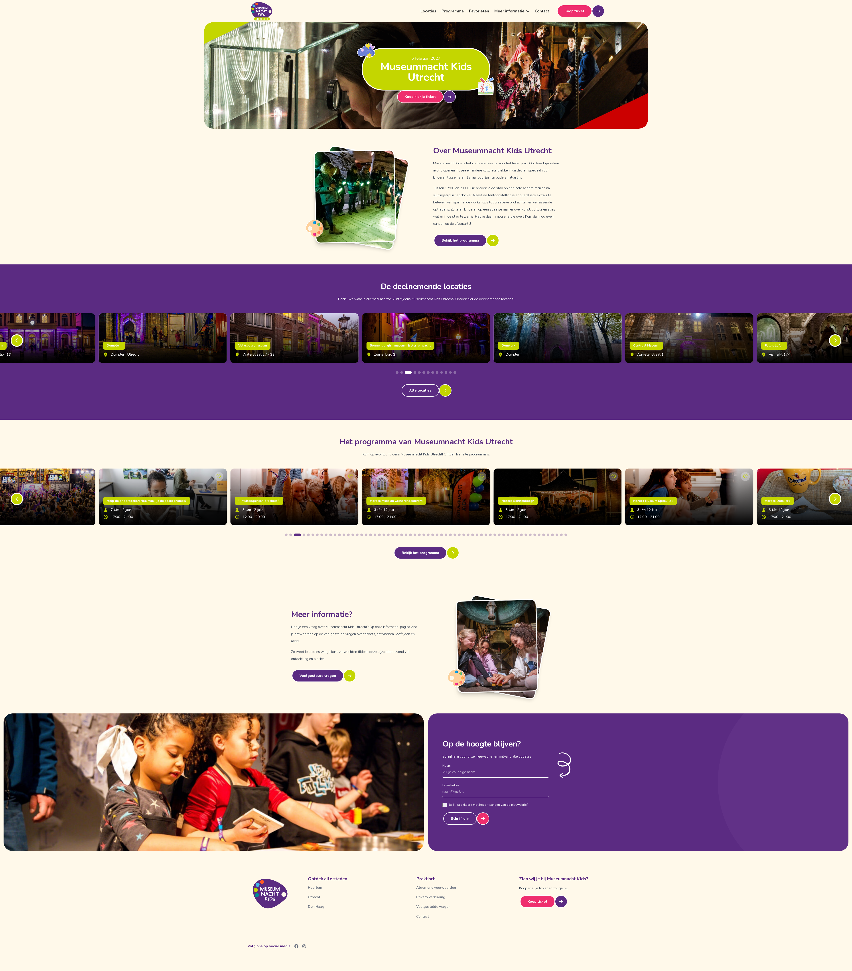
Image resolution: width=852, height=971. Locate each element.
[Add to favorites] (87, 476)
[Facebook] (296, 946)
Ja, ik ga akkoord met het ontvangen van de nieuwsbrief (488, 805)
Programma (453, 11)
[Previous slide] (17, 340)
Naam (446, 766)
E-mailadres (450, 785)
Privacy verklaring (430, 897)
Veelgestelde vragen (433, 906)
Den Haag (316, 906)
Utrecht (314, 897)
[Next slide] (835, 340)
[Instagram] (304, 946)
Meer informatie (509, 11)
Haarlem (315, 887)
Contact (542, 11)
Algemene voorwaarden (436, 887)
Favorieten (479, 11)
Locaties (428, 11)
